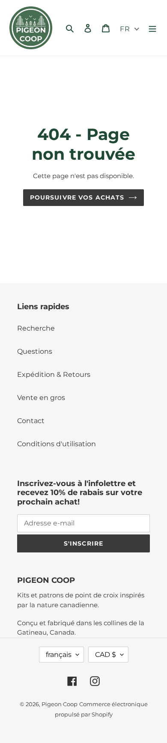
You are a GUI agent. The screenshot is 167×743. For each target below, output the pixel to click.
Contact (31, 421)
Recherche (36, 328)
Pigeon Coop (60, 704)
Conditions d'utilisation (56, 444)
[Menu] (152, 27)
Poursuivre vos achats (77, 197)
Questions (34, 351)
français (59, 654)
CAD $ (105, 654)
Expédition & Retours (53, 374)
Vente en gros (41, 398)
